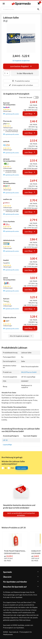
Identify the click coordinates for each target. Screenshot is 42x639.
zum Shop (28, 114)
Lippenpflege (7, 444)
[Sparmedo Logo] (21, 3)
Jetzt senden (21, 468)
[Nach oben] (38, 633)
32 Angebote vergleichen (21, 61)
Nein (12, 468)
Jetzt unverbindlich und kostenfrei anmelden (21, 514)
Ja (5, 468)
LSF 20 (5, 440)
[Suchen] (38, 9)
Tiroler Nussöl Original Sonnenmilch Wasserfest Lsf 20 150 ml (15, 551)
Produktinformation (22, 81)
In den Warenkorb (25, 73)
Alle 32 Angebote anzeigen (19, 336)
